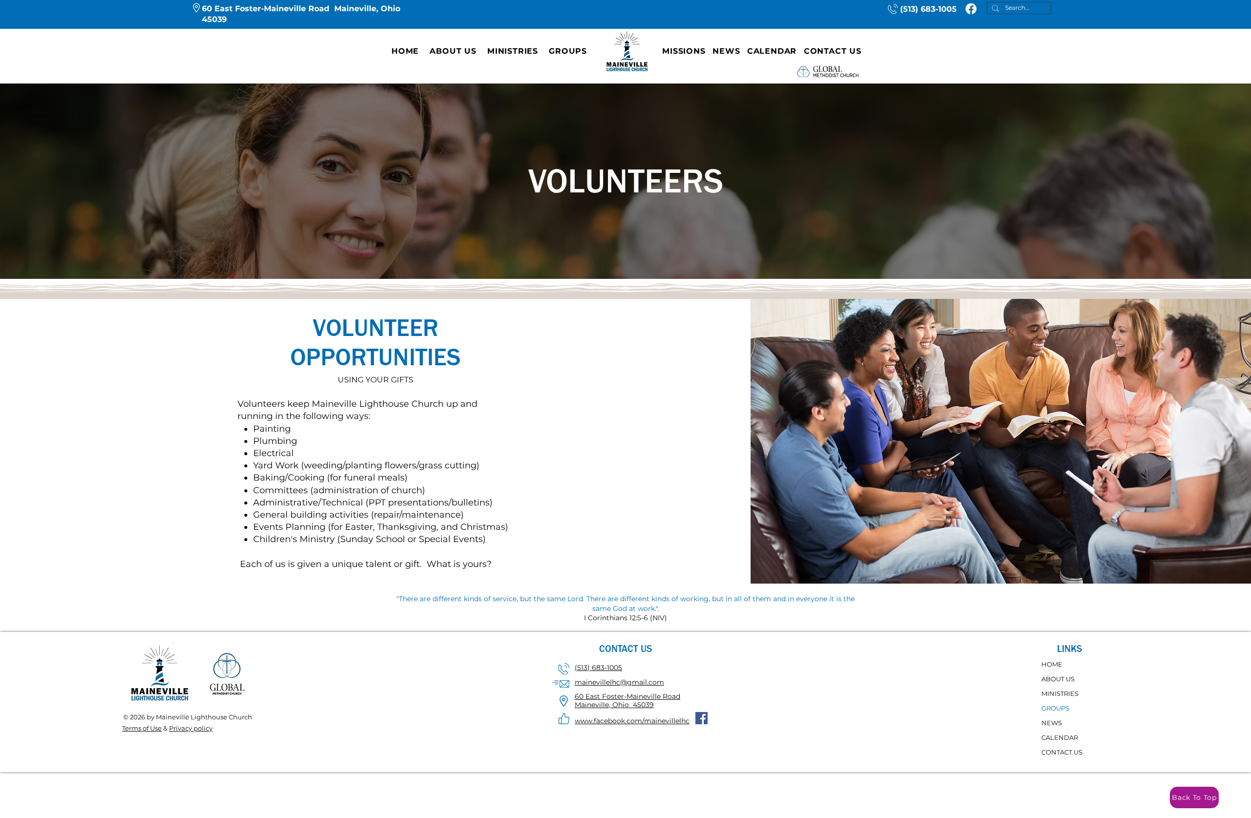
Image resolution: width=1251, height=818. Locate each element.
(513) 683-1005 (928, 9)
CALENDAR (1059, 737)
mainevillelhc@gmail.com (619, 682)
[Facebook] (971, 8)
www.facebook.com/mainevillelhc (632, 720)
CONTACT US (1061, 752)
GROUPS (1055, 708)
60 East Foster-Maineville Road (627, 696)
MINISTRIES (1059, 693)
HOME (1051, 664)
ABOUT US (1058, 679)
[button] (453, 51)
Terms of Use (142, 728)
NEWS (1051, 723)
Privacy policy (191, 728)
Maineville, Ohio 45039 (614, 704)
